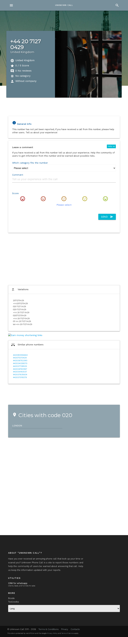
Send (107, 216)
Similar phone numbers (27, 345)
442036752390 (20, 361)
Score (15, 193)
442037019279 (20, 377)
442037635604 (20, 375)
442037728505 (20, 366)
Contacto (75, 629)
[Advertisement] (64, 258)
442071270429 (20, 358)
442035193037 (20, 372)
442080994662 (20, 355)
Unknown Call (64, 5)
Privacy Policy (52, 633)
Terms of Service (68, 633)
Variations (19, 289)
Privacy (64, 629)
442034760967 (20, 369)
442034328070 (20, 363)
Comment (17, 174)
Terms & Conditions (48, 629)
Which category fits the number (30, 162)
